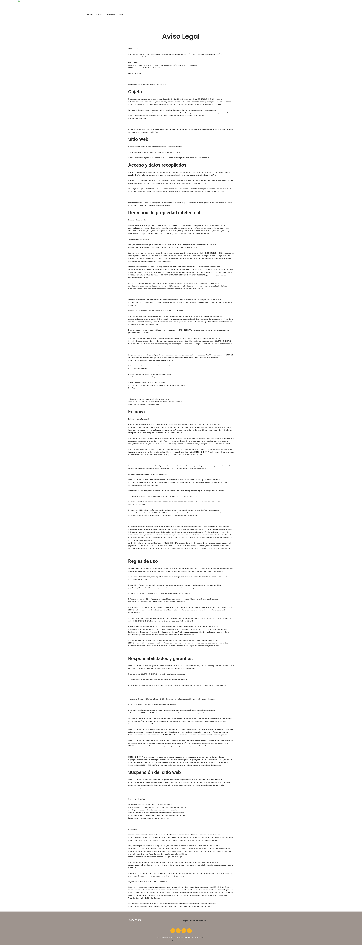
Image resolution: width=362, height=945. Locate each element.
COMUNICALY (201, 937)
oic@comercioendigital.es (194, 920)
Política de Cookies (189, 940)
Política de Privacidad (179, 940)
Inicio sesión (110, 15)
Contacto (89, 15)
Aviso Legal (171, 940)
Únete (121, 15)
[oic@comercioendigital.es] (183, 917)
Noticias (99, 15)
